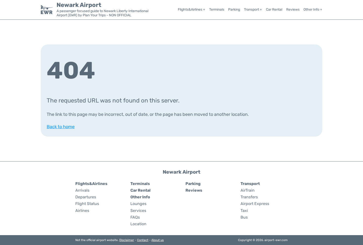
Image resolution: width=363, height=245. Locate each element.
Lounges (138, 203)
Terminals (216, 9)
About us (157, 240)
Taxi (244, 210)
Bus (244, 217)
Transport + (253, 9)
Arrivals (82, 190)
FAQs (135, 217)
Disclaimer (126, 240)
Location (138, 224)
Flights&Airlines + (191, 9)
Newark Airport (79, 5)
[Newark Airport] (47, 9)
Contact (142, 240)
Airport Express (255, 203)
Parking (234, 9)
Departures (85, 197)
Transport (250, 183)
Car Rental (274, 9)
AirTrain (248, 190)
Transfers (249, 197)
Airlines (82, 210)
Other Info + (312, 9)
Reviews (293, 9)
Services (138, 210)
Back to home (61, 126)
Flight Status (87, 203)
